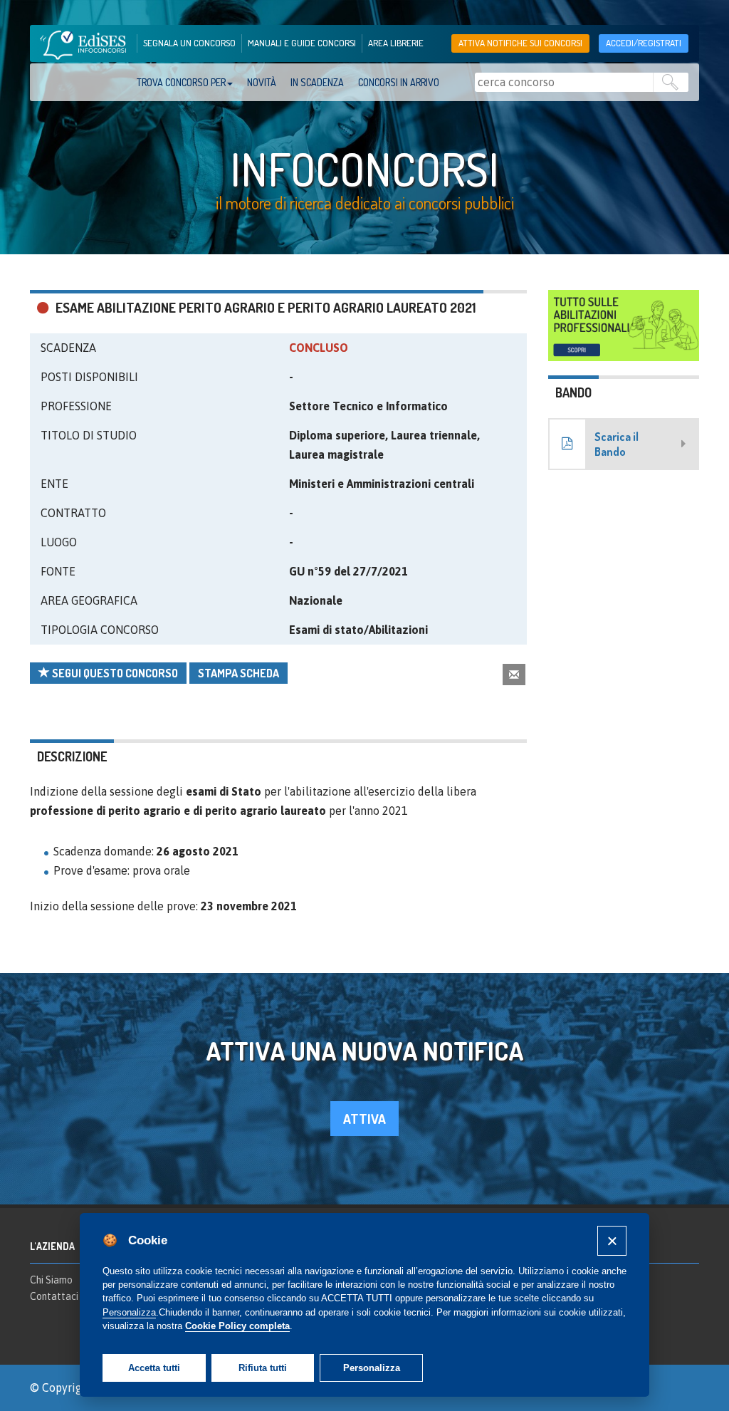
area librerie (396, 42)
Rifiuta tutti (262, 1368)
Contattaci (54, 1296)
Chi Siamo (51, 1280)
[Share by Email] (514, 674)
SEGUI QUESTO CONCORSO (114, 673)
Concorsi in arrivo (398, 82)
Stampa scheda (238, 673)
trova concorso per (181, 82)
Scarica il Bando (616, 444)
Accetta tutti (154, 1368)
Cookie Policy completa (237, 1326)
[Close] (611, 1240)
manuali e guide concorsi (302, 42)
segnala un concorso (189, 42)
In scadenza (317, 82)
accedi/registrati (643, 42)
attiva (364, 1119)
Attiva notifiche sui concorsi (520, 42)
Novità (261, 82)
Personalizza (371, 1368)
